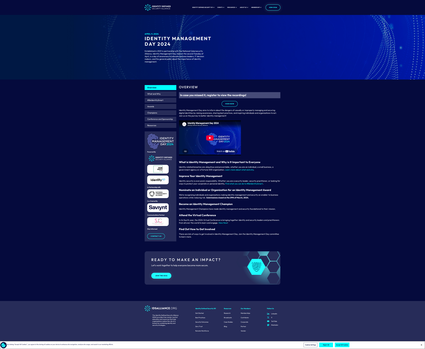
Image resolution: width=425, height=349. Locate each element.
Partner (243, 326)
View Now (229, 104)
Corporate (244, 322)
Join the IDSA (161, 276)
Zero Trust (199, 326)
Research (227, 313)
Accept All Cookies (342, 345)
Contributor (245, 318)
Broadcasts (228, 318)
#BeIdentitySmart (155, 100)
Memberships (245, 313)
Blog (225, 326)
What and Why (154, 94)
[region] (212, 345)
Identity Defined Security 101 (202, 7)
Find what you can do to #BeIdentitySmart (244, 183)
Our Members (245, 309)
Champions (152, 113)
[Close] (421, 344)
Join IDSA (273, 7)
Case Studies (228, 322)
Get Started (199, 313)
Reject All (326, 345)
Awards (150, 106)
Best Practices (200, 318)
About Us (243, 7)
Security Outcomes (201, 322)
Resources (231, 7)
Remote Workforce (202, 331)
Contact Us (156, 236)
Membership (255, 7)
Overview (151, 87)
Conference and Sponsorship (160, 119)
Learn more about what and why (239, 169)
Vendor (243, 331)
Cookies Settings (310, 345)
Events (220, 7)
